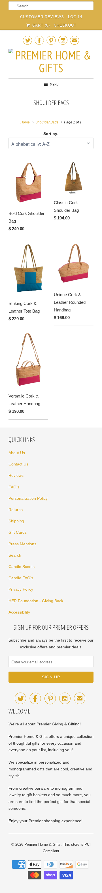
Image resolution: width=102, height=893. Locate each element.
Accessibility (19, 612)
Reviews (16, 475)
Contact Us (18, 464)
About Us (16, 452)
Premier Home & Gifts (42, 844)
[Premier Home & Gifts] (51, 61)
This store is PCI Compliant (67, 847)
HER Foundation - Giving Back (35, 601)
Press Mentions (22, 544)
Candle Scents (21, 566)
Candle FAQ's (20, 578)
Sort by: (51, 133)
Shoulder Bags (51, 102)
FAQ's (13, 487)
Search (14, 555)
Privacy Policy (20, 589)
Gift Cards (17, 532)
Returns (15, 509)
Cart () (40, 25)
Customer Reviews (42, 17)
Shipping (16, 521)
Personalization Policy (28, 498)
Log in (75, 17)
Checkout (65, 25)
